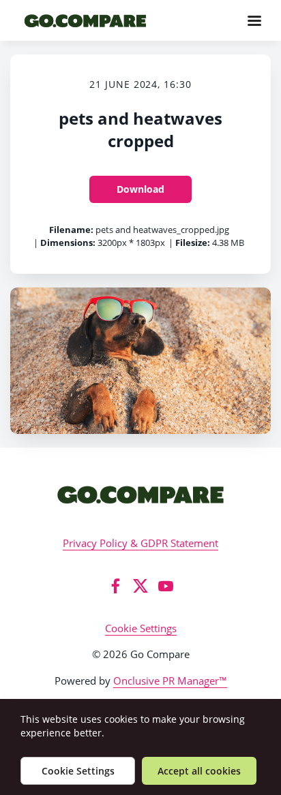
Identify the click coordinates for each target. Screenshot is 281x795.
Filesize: (192, 242)
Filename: (71, 229)
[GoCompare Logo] (140, 494)
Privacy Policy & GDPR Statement (140, 543)
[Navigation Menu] (254, 20)
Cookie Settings (141, 628)
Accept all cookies (199, 770)
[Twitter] (140, 585)
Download (140, 189)
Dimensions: (67, 242)
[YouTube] (165, 585)
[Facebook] (115, 585)
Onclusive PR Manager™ (170, 680)
